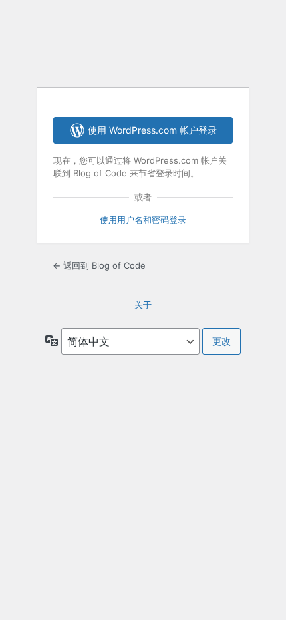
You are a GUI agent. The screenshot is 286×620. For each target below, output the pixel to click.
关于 (143, 304)
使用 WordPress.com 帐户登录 (152, 130)
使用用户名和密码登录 (143, 219)
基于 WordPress (143, 43)
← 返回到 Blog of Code (99, 265)
